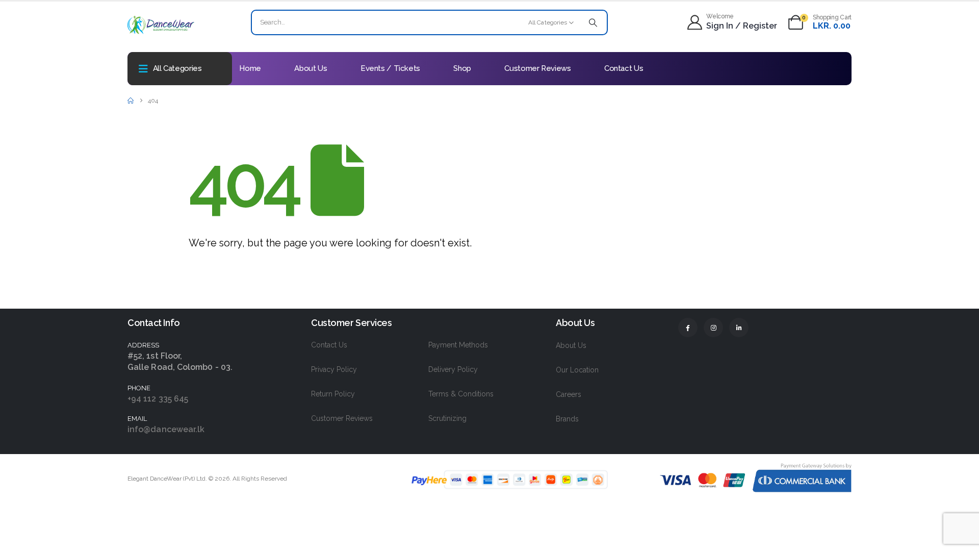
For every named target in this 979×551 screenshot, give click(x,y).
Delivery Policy (453, 369)
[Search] (593, 22)
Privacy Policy (334, 369)
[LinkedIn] (739, 327)
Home (250, 68)
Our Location (577, 370)
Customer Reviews (537, 68)
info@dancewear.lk (165, 429)
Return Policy (333, 394)
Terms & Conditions (461, 394)
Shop (462, 68)
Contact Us (623, 68)
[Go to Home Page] (130, 100)
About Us (310, 68)
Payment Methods (458, 345)
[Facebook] (688, 327)
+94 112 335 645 (157, 399)
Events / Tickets (390, 68)
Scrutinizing (447, 418)
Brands (567, 419)
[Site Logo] (160, 25)
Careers (568, 394)
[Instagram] (713, 327)
